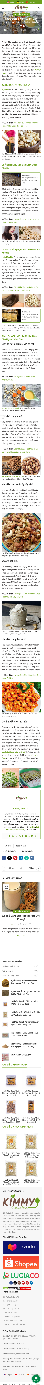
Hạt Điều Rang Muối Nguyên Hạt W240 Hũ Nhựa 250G (24, 1002)
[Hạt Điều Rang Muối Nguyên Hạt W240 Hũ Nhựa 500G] (31, 1106)
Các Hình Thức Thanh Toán (12, 1320)
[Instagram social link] (19, 1283)
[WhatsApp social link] (26, 858)
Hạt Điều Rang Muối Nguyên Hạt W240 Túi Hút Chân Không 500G (11, 1120)
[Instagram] (13, 836)
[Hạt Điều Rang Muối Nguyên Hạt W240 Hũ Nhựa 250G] (5, 1003)
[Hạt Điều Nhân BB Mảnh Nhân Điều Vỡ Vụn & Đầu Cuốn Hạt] (5, 1014)
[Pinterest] (20, 836)
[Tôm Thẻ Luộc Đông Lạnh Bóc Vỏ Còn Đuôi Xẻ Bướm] (5, 1035)
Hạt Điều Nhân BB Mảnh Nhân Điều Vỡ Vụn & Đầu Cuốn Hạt (25, 1013)
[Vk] (29, 836)
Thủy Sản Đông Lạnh (10, 975)
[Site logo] (21, 8)
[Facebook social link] (4, 858)
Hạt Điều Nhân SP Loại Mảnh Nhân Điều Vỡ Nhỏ (11, 1155)
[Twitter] (16, 836)
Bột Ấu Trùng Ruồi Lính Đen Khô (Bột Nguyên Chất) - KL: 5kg (24, 982)
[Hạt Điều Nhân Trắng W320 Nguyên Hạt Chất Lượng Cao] (31, 1141)
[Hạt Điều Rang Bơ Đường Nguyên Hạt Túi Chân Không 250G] (5, 1024)
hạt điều (32, 827)
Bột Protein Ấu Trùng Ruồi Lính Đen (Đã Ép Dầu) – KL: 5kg (25, 992)
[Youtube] (26, 836)
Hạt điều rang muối (12, 416)
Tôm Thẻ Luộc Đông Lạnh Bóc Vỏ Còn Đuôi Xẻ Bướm (24, 1034)
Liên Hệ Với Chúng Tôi (10, 1301)
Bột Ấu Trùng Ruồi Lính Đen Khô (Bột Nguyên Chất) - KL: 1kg (24, 1045)
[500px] (35, 836)
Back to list (21, 868)
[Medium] (32, 836)
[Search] (39, 7)
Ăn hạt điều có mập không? (13, 752)
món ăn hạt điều (10, 851)
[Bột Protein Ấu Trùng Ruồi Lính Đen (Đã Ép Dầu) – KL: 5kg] (5, 993)
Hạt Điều (17, 14)
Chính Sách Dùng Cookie (11, 1316)
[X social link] (9, 858)
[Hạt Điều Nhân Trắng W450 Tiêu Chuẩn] (31, 1168)
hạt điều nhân (21, 846)
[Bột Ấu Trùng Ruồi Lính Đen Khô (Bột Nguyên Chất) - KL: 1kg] (5, 1046)
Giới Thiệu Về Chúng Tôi (11, 1297)
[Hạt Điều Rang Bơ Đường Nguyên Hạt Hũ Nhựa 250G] (31, 1079)
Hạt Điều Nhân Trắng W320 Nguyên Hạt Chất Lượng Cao (31, 1155)
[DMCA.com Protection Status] (10, 1288)
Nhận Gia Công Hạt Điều (11, 1309)
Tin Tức (25, 14)
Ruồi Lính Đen (7, 971)
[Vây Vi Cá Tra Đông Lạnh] (5, 1057)
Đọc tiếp (21, 936)
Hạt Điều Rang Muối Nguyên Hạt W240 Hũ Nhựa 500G (31, 1120)
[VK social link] (32, 858)
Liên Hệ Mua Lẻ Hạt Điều (11, 1305)
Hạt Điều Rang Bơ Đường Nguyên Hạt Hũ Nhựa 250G (31, 1093)
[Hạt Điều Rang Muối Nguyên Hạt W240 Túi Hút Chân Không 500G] (11, 1106)
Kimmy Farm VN (13, 30)
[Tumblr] (23, 836)
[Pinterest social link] (15, 858)
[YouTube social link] (23, 1283)
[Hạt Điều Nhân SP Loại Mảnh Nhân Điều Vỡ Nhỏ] (11, 1141)
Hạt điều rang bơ (11, 639)
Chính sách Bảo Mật (10, 1312)
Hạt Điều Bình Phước (10, 966)
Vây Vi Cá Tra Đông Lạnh (21, 1055)
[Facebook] (7, 836)
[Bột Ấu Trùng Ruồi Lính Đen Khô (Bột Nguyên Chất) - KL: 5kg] (5, 983)
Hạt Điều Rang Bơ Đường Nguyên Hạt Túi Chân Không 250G (25, 1023)
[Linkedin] (10, 836)
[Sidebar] (3, 418)
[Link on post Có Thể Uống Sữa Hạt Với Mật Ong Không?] (21, 893)
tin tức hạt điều (27, 851)
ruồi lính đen (19, 830)
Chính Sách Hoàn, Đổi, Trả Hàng (14, 1324)
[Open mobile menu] (3, 7)
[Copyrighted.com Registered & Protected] (24, 1288)
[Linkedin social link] (21, 858)
